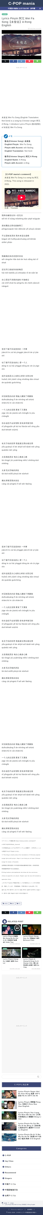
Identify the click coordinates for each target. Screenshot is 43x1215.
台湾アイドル (10, 1196)
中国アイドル (10, 1184)
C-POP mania (21, 3)
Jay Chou (9, 1161)
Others (8, 1167)
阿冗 (19, 903)
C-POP (5, 14)
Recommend (10, 1173)
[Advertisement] (21, 91)
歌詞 (12, 903)
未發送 (6, 903)
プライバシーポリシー (17, 1209)
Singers (8, 1178)
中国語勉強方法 (11, 1190)
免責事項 (29, 1209)
